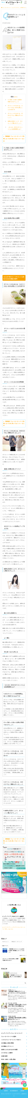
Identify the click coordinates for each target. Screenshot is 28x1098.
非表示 (15, 96)
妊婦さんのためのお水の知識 (9, 1049)
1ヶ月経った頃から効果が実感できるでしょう (15, 100)
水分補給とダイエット (7, 1046)
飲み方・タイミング (17, 941)
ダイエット (6, 941)
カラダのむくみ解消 (6, 1053)
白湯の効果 (4, 1056)
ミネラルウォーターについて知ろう (11, 1039)
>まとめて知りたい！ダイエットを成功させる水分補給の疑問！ (13, 278)
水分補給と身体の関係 (7, 1043)
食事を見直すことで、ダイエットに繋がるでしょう (15, 122)
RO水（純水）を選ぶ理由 (8, 1059)
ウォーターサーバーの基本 (8, 1036)
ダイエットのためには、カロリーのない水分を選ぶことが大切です (15, 107)
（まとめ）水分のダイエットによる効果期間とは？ (15, 128)
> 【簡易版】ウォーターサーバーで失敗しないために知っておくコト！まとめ (13, 138)
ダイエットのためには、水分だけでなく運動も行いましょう (15, 115)
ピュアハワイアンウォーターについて (11, 1033)
